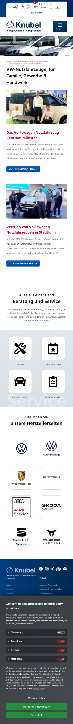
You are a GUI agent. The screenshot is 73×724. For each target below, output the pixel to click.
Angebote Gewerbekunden (51, 589)
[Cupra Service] (51, 536)
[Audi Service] (21, 507)
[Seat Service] (21, 536)
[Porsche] (21, 478)
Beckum (9, 589)
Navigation (60, 26)
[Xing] (51, 569)
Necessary (17, 632)
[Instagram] (46, 569)
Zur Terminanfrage (23, 169)
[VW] (21, 448)
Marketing (16, 659)
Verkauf (43, 578)
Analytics (16, 650)
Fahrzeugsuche (46, 593)
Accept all (36, 715)
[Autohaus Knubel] (23, 26)
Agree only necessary (36, 706)
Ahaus (8, 585)
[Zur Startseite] (21, 571)
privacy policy (38, 689)
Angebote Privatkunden (49, 585)
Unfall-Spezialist (53, 398)
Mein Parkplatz (22, 4)
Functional (16, 641)
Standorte (10, 578)
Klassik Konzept (20, 398)
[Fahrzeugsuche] (64, 569)
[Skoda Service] (51, 507)
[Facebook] (40, 569)
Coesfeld (10, 593)
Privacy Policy (36, 698)
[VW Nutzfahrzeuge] (51, 448)
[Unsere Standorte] (57, 569)
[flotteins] (51, 478)
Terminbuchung (53, 365)
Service (20, 365)
